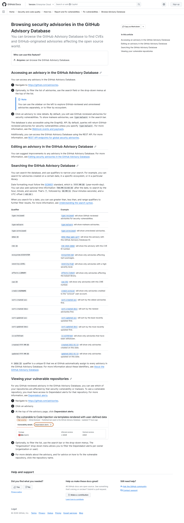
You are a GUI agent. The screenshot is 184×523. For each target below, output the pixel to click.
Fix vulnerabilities (90, 12)
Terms (34, 513)
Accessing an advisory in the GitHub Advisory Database (54, 73)
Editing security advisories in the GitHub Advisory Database (59, 156)
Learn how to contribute (75, 499)
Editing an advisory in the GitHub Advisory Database (52, 146)
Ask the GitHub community (135, 486)
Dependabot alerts (37, 395)
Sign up (176, 4)
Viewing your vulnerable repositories (40, 379)
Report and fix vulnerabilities (67, 12)
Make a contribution (79, 495)
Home (11, 12)
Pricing (58, 513)
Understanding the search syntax (76, 202)
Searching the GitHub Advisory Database (43, 166)
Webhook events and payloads (48, 129)
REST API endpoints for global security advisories (53, 137)
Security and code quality (29, 12)
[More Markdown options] (143, 26)
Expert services (70, 513)
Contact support (130, 490)
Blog (81, 513)
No (29, 487)
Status (50, 513)
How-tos (47, 12)
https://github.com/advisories (43, 85)
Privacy (42, 513)
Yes (18, 487)
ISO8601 (49, 184)
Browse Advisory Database (113, 12)
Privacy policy (16, 492)
